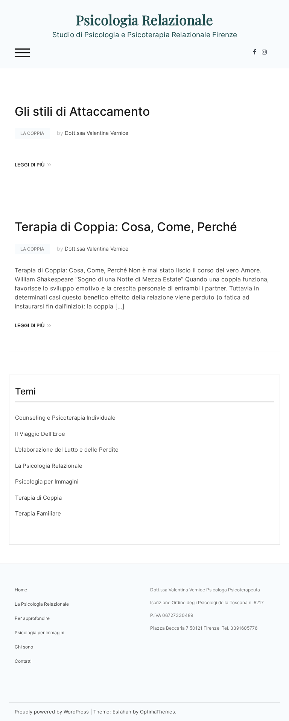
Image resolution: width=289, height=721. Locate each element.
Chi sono (24, 647)
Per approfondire (32, 618)
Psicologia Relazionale (144, 20)
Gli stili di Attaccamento (82, 111)
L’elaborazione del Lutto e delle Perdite (67, 449)
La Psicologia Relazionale (48, 465)
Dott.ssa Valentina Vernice (96, 133)
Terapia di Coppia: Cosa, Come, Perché (126, 226)
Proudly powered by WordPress (52, 712)
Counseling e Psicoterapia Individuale (65, 417)
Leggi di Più (30, 165)
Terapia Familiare (38, 513)
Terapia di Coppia (38, 497)
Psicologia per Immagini (47, 481)
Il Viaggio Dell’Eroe (40, 433)
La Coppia (32, 133)
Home (21, 590)
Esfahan (122, 712)
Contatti (23, 661)
